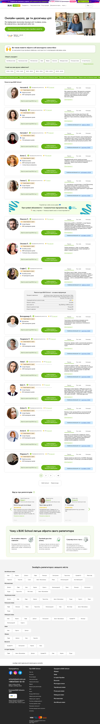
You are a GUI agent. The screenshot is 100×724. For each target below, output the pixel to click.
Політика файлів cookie (34, 703)
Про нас (31, 672)
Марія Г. (22, 500)
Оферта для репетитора (35, 696)
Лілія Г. (22, 361)
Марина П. (24, 454)
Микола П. (24, 219)
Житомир (30, 591)
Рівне (53, 579)
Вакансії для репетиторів (35, 686)
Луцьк (8, 591)
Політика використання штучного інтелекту (37, 709)
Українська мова (22, 60)
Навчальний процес (34, 681)
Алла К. (23, 430)
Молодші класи (59, 683)
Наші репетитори (35, 5)
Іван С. (23, 385)
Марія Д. (23, 110)
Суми (29, 579)
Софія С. (23, 268)
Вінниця (44, 575)
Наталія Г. (24, 133)
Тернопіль (67, 575)
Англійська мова (11, 60)
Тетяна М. (75, 500)
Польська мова (75, 60)
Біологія (55, 60)
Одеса (44, 587)
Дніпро (26, 575)
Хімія (42, 60)
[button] (98, 1)
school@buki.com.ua (17, 679)
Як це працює (45, 5)
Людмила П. (25, 339)
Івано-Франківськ (41, 579)
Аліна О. (23, 408)
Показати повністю (19, 516)
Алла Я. (48, 500)
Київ (8, 575)
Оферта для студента (34, 698)
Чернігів (20, 579)
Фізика (47, 60)
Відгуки (31, 684)
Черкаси (9, 579)
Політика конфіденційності (35, 701)
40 (58, 475)
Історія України (86, 60)
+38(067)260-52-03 (16, 682)
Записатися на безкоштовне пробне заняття (25, 29)
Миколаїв (89, 575)
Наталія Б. (24, 87)
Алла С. (23, 155)
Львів (35, 575)
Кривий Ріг (78, 575)
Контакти (31, 674)
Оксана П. (24, 243)
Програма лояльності (34, 706)
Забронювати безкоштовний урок (51, 101)
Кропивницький (78, 579)
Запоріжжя (55, 575)
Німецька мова (64, 60)
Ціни (30, 689)
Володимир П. (26, 316)
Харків (16, 575)
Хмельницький (64, 579)
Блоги (30, 691)
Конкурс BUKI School (34, 693)
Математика (33, 60)
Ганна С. (23, 180)
